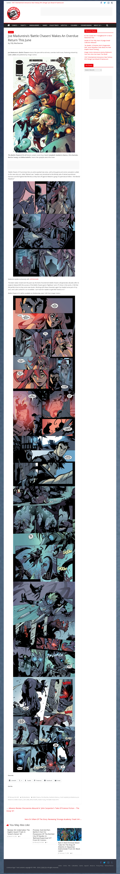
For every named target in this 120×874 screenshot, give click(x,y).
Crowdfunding (86, 25)
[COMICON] (14, 7)
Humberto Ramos (54, 797)
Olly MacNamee (25, 797)
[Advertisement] (76, 11)
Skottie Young (41, 799)
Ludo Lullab (26, 799)
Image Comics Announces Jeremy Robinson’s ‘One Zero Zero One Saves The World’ (37, 3)
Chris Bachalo (44, 797)
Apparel (86, 865)
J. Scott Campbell (63, 797)
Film (69, 865)
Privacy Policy (99, 865)
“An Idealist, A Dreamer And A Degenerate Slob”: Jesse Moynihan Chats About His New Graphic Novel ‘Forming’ (97, 47)
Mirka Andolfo (34, 799)
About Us (97, 25)
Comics (14, 25)
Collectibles (53, 25)
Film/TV (23, 25)
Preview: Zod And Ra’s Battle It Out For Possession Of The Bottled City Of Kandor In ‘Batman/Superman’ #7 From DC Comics (43, 835)
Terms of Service (109, 865)
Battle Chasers (36, 797)
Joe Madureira (73, 797)
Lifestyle (64, 25)
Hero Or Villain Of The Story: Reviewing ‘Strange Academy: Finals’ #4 (53, 819)
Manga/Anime (34, 25)
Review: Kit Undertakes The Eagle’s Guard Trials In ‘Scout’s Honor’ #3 (19, 832)
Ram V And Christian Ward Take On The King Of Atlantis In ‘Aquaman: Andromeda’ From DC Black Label (69, 847)
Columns (74, 25)
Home (60, 865)
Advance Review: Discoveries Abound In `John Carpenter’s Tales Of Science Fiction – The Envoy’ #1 (43, 809)
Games (45, 25)
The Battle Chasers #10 (52, 799)
